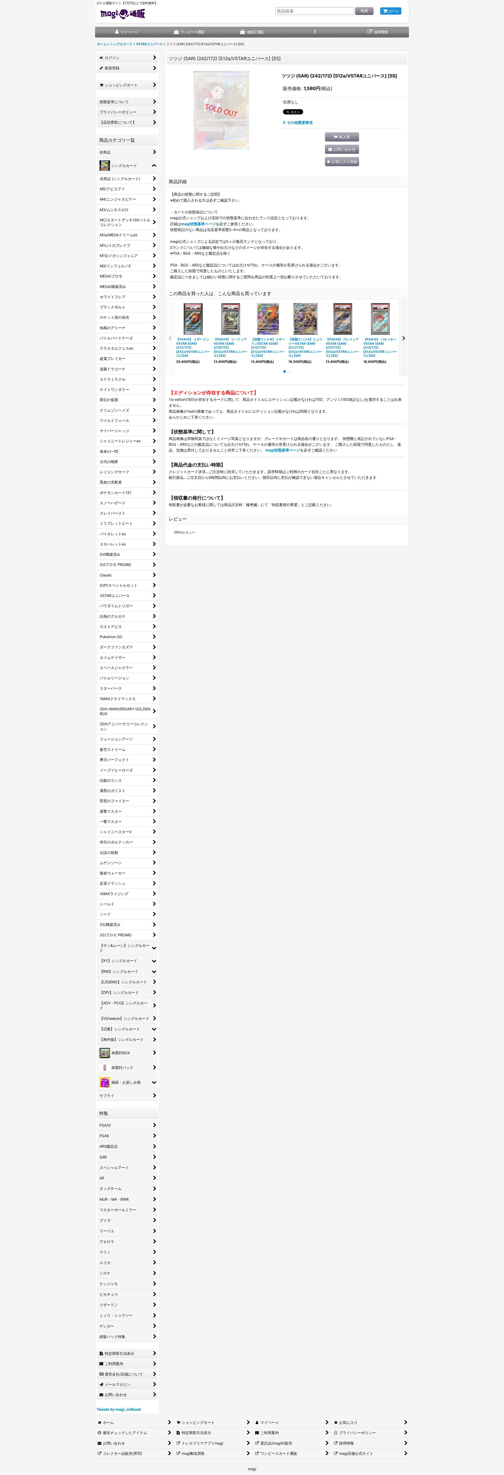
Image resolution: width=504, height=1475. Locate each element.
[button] (315, 32)
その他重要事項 (300, 122)
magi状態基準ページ (198, 224)
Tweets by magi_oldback (119, 1409)
